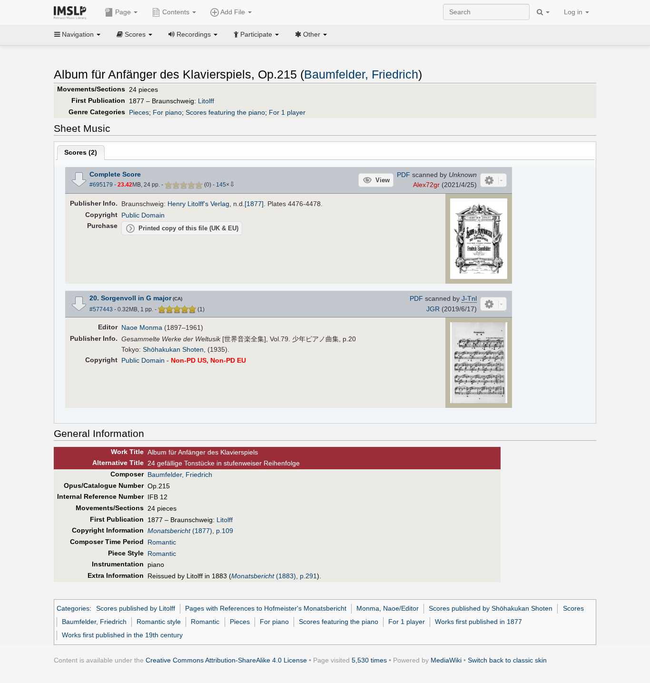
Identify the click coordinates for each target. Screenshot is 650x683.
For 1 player (287, 112)
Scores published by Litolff (135, 608)
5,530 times (369, 660)
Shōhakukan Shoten (173, 349)
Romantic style (159, 621)
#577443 (101, 309)
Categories (73, 608)
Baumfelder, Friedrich (361, 74)
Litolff (206, 101)
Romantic (162, 542)
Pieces (139, 112)
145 (221, 184)
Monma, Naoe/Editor (387, 608)
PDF (403, 174)
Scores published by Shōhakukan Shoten (490, 608)
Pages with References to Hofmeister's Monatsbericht (265, 608)
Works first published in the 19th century (122, 635)
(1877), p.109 (190, 531)
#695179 (101, 184)
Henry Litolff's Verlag (198, 204)
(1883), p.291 (274, 576)
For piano (167, 112)
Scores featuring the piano (225, 112)
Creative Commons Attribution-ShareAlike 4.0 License (226, 660)
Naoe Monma (141, 327)
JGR (433, 309)
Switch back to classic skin (507, 660)
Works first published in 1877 (478, 621)
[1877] (254, 204)
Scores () (80, 152)
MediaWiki (446, 660)
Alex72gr (426, 184)
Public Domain (143, 215)
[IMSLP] (72, 12)
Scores (573, 608)
